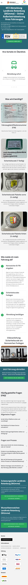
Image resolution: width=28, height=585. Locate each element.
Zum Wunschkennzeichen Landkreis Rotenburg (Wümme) (14, 525)
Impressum (23, 548)
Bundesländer (16, 546)
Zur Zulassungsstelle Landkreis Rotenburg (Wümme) (14, 497)
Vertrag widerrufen (6, 548)
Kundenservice (6, 539)
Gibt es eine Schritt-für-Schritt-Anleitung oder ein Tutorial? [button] (12, 446)
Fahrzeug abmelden (14, 41)
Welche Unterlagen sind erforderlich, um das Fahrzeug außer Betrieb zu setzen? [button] (12, 466)
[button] (1, 2)
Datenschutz (16, 548)
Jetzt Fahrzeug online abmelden (14, 378)
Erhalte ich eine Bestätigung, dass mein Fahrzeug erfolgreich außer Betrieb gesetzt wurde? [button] (13, 453)
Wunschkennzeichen (6, 546)
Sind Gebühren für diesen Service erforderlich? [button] (10, 426)
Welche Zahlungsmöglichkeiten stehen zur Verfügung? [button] (12, 432)
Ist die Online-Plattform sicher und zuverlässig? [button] (10, 420)
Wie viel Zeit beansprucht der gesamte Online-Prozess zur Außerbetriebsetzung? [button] (12, 460)
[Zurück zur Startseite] (14, 2)
